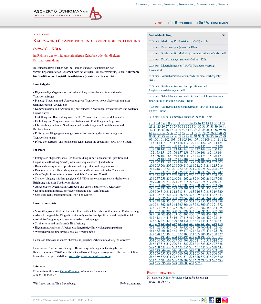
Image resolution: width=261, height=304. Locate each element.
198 (191, 162)
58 (216, 129)
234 (174, 172)
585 (174, 260)
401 (163, 214)
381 (197, 208)
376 (168, 208)
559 (174, 253)
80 (151, 136)
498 (197, 237)
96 (216, 136)
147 (197, 149)
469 (180, 230)
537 (197, 247)
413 (157, 217)
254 (214, 175)
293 (214, 185)
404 (180, 214)
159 (191, 152)
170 (180, 155)
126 (151, 146)
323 (163, 194)
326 (180, 194)
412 (151, 217)
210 (186, 165)
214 (208, 165)
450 (220, 224)
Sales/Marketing (160, 35)
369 (203, 204)
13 (187, 123)
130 (174, 146)
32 (187, 126)
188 (208, 159)
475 (214, 230)
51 (187, 129)
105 (184, 139)
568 (151, 256)
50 (183, 129)
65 (167, 133)
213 (203, 165)
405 (186, 214)
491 (157, 237)
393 (191, 211)
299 (174, 188)
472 (197, 230)
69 (183, 133)
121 (197, 142)
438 (151, 224)
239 (203, 172)
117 (174, 142)
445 (191, 224)
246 (168, 175)
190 (220, 159)
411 (220, 214)
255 (220, 175)
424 (220, 217)
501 (214, 237)
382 (203, 208)
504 (157, 240)
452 (157, 227)
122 (203, 142)
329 (197, 194)
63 (159, 133)
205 (157, 165)
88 (183, 136)
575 (191, 256)
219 (163, 168)
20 (215, 123)
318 (208, 191)
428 (168, 221)
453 (163, 227)
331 (208, 194)
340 (186, 198)
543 (157, 250)
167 (163, 155)
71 (191, 133)
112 (224, 139)
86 (175, 136)
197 (186, 162)
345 (214, 198)
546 (174, 250)
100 (155, 139)
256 (151, 178)
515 (220, 240)
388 (163, 211)
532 (168, 247)
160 (197, 152)
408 (203, 214)
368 (197, 204)
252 (203, 175)
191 (151, 162)
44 (159, 129)
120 (191, 142)
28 (171, 126)
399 (151, 214)
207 (168, 165)
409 (208, 214)
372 (220, 204)
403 (174, 214)
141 (163, 149)
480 (168, 234)
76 (212, 133)
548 (186, 250)
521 (180, 243)
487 (208, 234)
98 (224, 136)
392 (186, 211)
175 (208, 155)
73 (199, 133)
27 (167, 126)
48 (175, 129)
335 (157, 198)
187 (203, 159)
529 (151, 247)
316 (197, 191)
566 (214, 253)
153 (157, 152)
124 (214, 142)
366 (186, 204)
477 (151, 234)
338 (174, 198)
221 (174, 168)
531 (163, 247)
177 (220, 155)
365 (180, 204)
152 (151, 152)
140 (157, 149)
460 (203, 227)
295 (151, 188)
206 (163, 165)
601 (191, 263)
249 (186, 175)
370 (208, 204)
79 (224, 133)
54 (199, 129)
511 (197, 240)
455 (174, 227)
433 (197, 221)
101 (161, 139)
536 (191, 247)
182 (174, 159)
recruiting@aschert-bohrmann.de (90, 256)
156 (174, 152)
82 (159, 136)
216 (220, 165)
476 (220, 230)
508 (180, 240)
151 (220, 149)
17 (203, 123)
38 (212, 126)
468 (174, 230)
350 (168, 201)
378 (180, 208)
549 (191, 250)
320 (220, 191)
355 (197, 201)
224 (191, 168)
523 (191, 243)
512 (203, 240)
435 (208, 221)
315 (191, 191)
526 (208, 243)
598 (174, 263)
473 (203, 230)
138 (220, 146)
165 (151, 155)
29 (175, 126)
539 (208, 247)
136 (208, 146)
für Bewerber (180, 22)
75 (208, 133)
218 (157, 168)
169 (174, 155)
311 (168, 191)
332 (214, 194)
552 (208, 250)
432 (191, 221)
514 (214, 240)
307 (220, 188)
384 (214, 208)
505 (163, 240)
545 (168, 250)
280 (214, 181)
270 (157, 181)
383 (208, 208)
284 (163, 185)
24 (155, 126)
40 (220, 126)
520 (174, 243)
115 (163, 142)
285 (168, 185)
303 (197, 188)
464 (151, 230)
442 (174, 224)
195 (174, 162)
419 (191, 217)
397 (214, 211)
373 (151, 208)
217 (151, 168)
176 (214, 155)
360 (151, 204)
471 (191, 230)
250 (191, 175)
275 (186, 181)
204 (151, 165)
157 (180, 152)
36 (204, 126)
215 (214, 165)
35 (199, 126)
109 (207, 139)
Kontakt (223, 4)
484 (191, 234)
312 (174, 191)
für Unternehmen (212, 22)
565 (208, 253)
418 (186, 217)
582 (157, 260)
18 (207, 123)
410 (214, 214)
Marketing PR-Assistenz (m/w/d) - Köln (178, 41)
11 (178, 123)
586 (180, 260)
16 (199, 123)
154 (163, 152)
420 (197, 217)
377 (174, 208)
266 (208, 178)
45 (163, 129)
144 (180, 149)
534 (180, 247)
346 (220, 198)
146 (191, 149)
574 (186, 256)
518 (163, 243)
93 (204, 136)
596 (163, 263)
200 (203, 162)
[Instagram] (225, 302)
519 (168, 243)
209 (180, 165)
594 (151, 263)
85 (171, 136)
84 (167, 136)
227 (208, 168)
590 (203, 260)
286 (174, 185)
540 (214, 247)
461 (208, 227)
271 (163, 181)
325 (174, 194)
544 (163, 250)
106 (190, 139)
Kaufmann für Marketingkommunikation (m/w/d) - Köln (188, 53)
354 (191, 201)
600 (186, 263)
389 (168, 211)
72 (195, 133)
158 (186, 152)
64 (163, 133)
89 (187, 136)
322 (157, 194)
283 (157, 185)
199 (197, 162)
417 (180, 217)
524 (197, 243)
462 (214, 227)
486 (203, 234)
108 (201, 139)
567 (220, 253)
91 (195, 136)
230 (151, 172)
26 (163, 126)
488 (214, 234)
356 (203, 201)
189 (214, 159)
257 (157, 178)
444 (186, 224)
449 (214, 224)
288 (186, 185)
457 (186, 227)
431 (186, 221)
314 (186, 191)
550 (197, 250)
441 (168, 224)
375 (163, 208)
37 (208, 126)
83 (163, 136)
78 (220, 133)
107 (195, 139)
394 (197, 211)
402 (168, 214)
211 (191, 165)
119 (186, 142)
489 (220, 234)
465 (157, 230)
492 (163, 237)
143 (174, 149)
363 (168, 204)
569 (157, 256)
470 (186, 230)
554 (220, 250)
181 (168, 159)
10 (174, 123)
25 (159, 126)
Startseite (141, 4)
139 (151, 149)
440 (163, 224)
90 (191, 136)
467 (168, 230)
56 (208, 129)
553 (214, 250)
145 (186, 149)
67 (175, 133)
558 (168, 253)
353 (186, 201)
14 (191, 123)
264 (197, 178)
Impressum (169, 4)
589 (197, 260)
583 (163, 260)
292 (208, 185)
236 (186, 172)
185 (191, 159)
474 (208, 230)
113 (151, 142)
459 (197, 227)
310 (163, 191)
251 (197, 175)
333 (220, 194)
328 (191, 194)
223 (186, 168)
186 (197, 159)
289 (191, 185)
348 (157, 201)
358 (214, 201)
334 (151, 198)
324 (168, 194)
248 (180, 175)
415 (168, 217)
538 (203, 247)
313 (180, 191)
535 (186, 247)
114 (157, 142)
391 (180, 211)
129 (168, 146)
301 (186, 188)
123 (208, 142)
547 (180, 250)
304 (203, 188)
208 (174, 165)
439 (157, 224)
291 (203, 185)
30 (179, 126)
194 (168, 162)
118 (180, 142)
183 (180, 159)
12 (183, 123)
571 (168, 256)
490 (151, 237)
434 (203, 221)
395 (203, 211)
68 (179, 133)
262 (186, 178)
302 (191, 188)
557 (163, 253)
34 (195, 126)
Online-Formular (70, 271)
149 (208, 149)
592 (214, 260)
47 (171, 129)
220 (168, 168)
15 (195, 123)
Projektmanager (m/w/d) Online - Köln (178, 59)
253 (208, 175)
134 (197, 146)
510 (191, 240)
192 (157, 162)
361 (157, 204)
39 (216, 126)
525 (203, 243)
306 (214, 188)
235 (180, 172)
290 (197, 185)
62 (155, 133)
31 (183, 126)
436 (214, 221)
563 (197, 253)
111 (218, 139)
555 (151, 253)
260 (174, 178)
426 (157, 221)
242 (220, 172)
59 (220, 129)
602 (197, 263)
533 (174, 247)
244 (157, 175)
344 (208, 198)
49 (179, 129)
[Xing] (204, 302)
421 (203, 217)
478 (157, 234)
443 (180, 224)
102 (167, 139)
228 (214, 168)
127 (157, 146)
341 (191, 198)
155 (168, 152)
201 (208, 162)
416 (174, 217)
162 (208, 152)
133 (191, 146)
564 (203, 253)
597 (168, 263)
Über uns (156, 4)
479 (163, 234)
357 (208, 201)
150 (214, 149)
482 (180, 234)
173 (197, 155)
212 (197, 165)
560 (180, 253)
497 (191, 237)
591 (208, 260)
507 (174, 240)
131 (180, 146)
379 (186, 208)
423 (214, 217)
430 (180, 221)
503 (151, 240)
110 (212, 139)
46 (167, 129)
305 (208, 188)
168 (168, 155)
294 (220, 185)
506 (168, 240)
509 (186, 240)
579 (214, 256)
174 (203, 155)
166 (157, 155)
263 (191, 178)
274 (180, 181)
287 (180, 185)
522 (186, 243)
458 (191, 227)
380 (191, 208)
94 (208, 136)
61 (151, 133)
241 (214, 172)
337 (168, 198)
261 (180, 178)
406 (191, 214)
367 (191, 204)
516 (151, 243)
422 (208, 217)
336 (163, 198)
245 (163, 175)
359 (220, 201)
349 (163, 201)
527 (214, 243)
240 (208, 172)
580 (220, 256)
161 (203, 152)
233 (168, 172)
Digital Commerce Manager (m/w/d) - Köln (180, 117)
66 (171, 133)
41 (224, 126)
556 (157, 253)
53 (195, 129)
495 (180, 237)
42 (151, 129)
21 (219, 123)
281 (220, 181)
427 (163, 221)
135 (203, 146)
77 (216, 133)
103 (172, 139)
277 (197, 181)
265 (203, 178)
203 (220, 162)
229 (220, 168)
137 (214, 146)
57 (212, 129)
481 (174, 234)
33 (191, 126)
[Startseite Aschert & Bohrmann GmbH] (68, 19)
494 (174, 237)
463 (220, 227)
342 (197, 198)
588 (191, 260)
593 (220, 260)
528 (220, 243)
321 (151, 194)
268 (220, 178)
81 (155, 136)
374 (157, 208)
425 (151, 221)
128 (163, 146)
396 (208, 211)
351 (174, 201)
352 (180, 201)
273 (174, 181)
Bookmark (195, 300)
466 (163, 230)
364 (174, 204)
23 (151, 126)
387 (157, 211)
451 (151, 227)
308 (151, 191)
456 (180, 227)
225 (197, 168)
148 (203, 149)
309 (157, 191)
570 (163, 256)
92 (199, 136)
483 (186, 234)
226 (203, 168)
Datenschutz (186, 4)
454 (168, 227)
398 (220, 211)
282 (151, 185)
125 (220, 142)
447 (203, 224)
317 (203, 191)
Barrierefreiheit (206, 4)
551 (203, 250)
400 (157, 214)
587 (186, 260)
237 (191, 172)
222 (180, 168)
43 (155, 129)
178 (151, 159)
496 (186, 237)
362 (163, 204)
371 (214, 204)
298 (168, 188)
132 (186, 146)
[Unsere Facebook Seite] (211, 302)
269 (151, 181)
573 (180, 256)
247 (174, 175)
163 (214, 152)
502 (220, 237)
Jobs (159, 22)
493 (168, 237)
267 (214, 178)
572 (174, 256)
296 (157, 188)
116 (168, 142)
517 (157, 243)
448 (208, 224)
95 (212, 136)
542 (151, 250)
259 (168, 178)
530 (157, 247)
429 (174, 221)
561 (186, 253)
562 (191, 253)
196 (180, 162)
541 (220, 247)
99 (151, 139)
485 (197, 234)
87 (179, 136)
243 (151, 175)
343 (203, 198)
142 (168, 149)
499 (203, 237)
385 (220, 208)
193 (163, 162)
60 (224, 129)
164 (220, 152)
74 (204, 133)
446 (197, 224)
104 (178, 139)
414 (163, 217)
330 (203, 194)
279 (208, 181)
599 (180, 263)
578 (208, 256)
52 (191, 129)
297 (163, 188)
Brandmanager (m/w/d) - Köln (173, 47)
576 (197, 256)
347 (151, 201)
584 (168, 260)
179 (157, 159)
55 (204, 129)
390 (174, 211)
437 (220, 221)
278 (203, 181)
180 (163, 159)
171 (186, 155)
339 (180, 198)
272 (168, 181)
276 (191, 181)
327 (186, 194)
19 (211, 123)
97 (220, 136)
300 (180, 188)
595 (157, 263)
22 (223, 123)
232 (163, 172)
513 (208, 240)
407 (197, 214)
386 (151, 211)
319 (214, 191)
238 (197, 172)
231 (157, 172)
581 (151, 260)
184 (186, 159)
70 (187, 133)
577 (203, 256)
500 (208, 237)
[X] (218, 302)
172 (191, 155)
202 (214, 162)
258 (163, 178)
